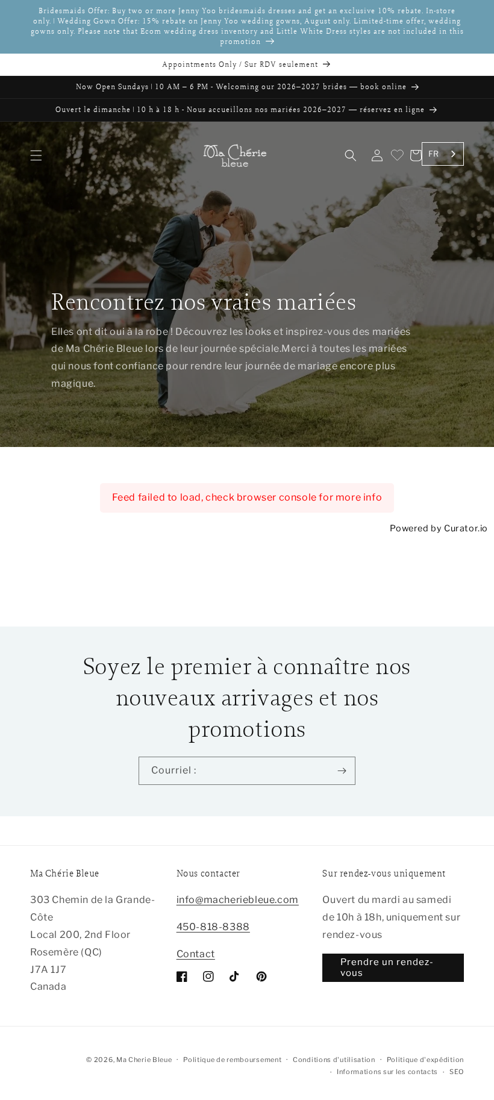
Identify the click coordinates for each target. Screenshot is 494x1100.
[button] (36, 155)
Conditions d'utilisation (334, 1059)
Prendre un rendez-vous (387, 967)
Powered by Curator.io (439, 528)
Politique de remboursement (232, 1059)
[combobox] (443, 154)
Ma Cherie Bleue (144, 1059)
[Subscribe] (341, 771)
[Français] (454, 1088)
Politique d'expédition (425, 1059)
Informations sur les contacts (387, 1071)
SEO (456, 1071)
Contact (196, 954)
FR (433, 153)
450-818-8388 (213, 927)
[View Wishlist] (396, 155)
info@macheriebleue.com (238, 899)
